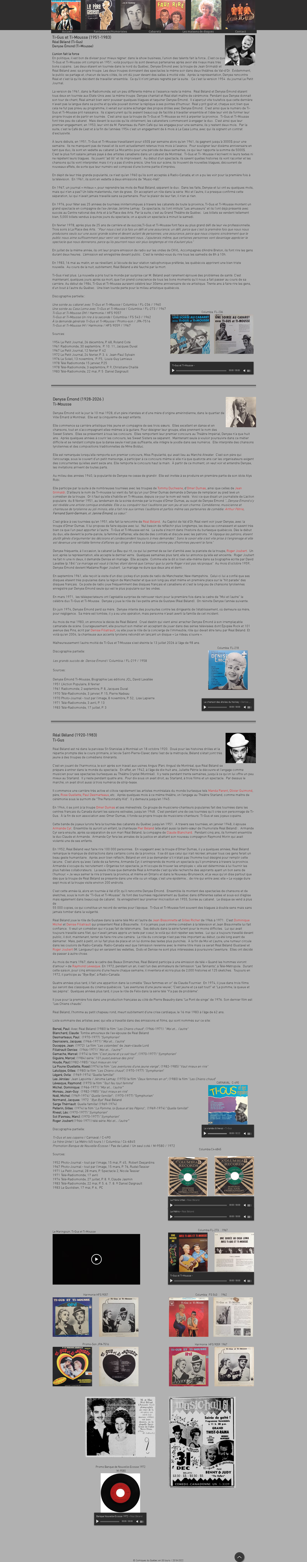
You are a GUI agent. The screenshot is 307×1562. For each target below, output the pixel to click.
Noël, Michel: (62, 1096)
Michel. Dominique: (66, 1087)
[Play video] (96, 1259)
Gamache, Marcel (65, 1054)
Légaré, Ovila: (62, 1075)
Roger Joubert (237, 551)
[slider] (249, 371)
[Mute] (245, 371)
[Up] (239, 1557)
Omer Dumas (105, 808)
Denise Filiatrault (103, 630)
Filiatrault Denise (65, 1050)
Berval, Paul (61, 1029)
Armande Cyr (62, 828)
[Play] (173, 370)
